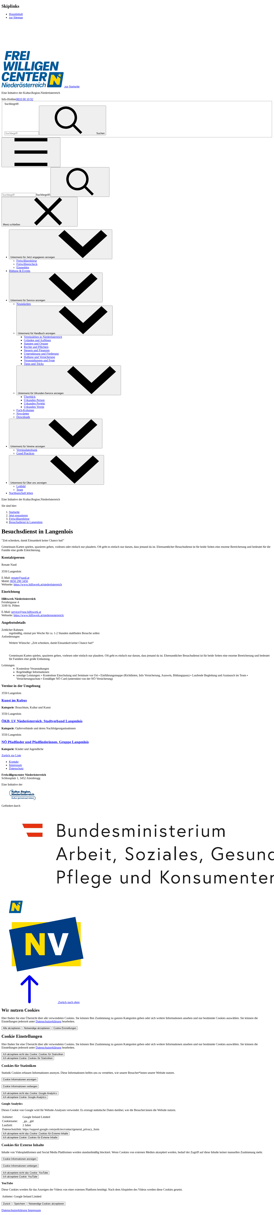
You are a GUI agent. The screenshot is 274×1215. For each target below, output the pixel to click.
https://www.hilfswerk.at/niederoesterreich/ (39, 615)
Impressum (15, 765)
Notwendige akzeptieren (37, 1028)
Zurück (6, 1203)
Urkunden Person (34, 400)
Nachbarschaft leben (21, 493)
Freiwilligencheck (26, 264)
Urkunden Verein (34, 406)
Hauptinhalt (16, 14)
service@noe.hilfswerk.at (26, 611)
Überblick (30, 396)
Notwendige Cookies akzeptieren (46, 1203)
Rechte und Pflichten (36, 347)
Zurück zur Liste (11, 755)
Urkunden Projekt (34, 403)
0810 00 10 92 (24, 99)
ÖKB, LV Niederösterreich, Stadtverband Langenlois (41, 721)
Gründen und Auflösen (37, 340)
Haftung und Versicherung (39, 357)
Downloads (23, 416)
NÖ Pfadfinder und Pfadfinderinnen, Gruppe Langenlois (45, 742)
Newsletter (22, 413)
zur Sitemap (16, 17)
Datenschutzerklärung (48, 1021)
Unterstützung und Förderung (41, 353)
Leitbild (21, 486)
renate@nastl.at (20, 577)
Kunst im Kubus (14, 700)
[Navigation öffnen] (30, 152)
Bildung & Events (19, 270)
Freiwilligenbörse (26, 260)
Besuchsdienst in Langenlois (25, 522)
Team (19, 489)
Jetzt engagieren (18, 515)
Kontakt (13, 761)
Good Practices (25, 453)
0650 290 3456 (19, 581)
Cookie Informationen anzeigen (19, 1079)
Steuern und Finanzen (37, 350)
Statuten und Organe (36, 343)
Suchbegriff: (11, 103)
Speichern (19, 1203)
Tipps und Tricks (34, 363)
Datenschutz (16, 768)
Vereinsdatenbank (26, 450)
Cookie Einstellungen (64, 1028)
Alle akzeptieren (11, 1028)
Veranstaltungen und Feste (39, 360)
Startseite (14, 512)
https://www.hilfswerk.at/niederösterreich (38, 584)
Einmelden (22, 267)
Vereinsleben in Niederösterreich (43, 336)
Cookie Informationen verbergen (20, 1086)
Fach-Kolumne (25, 410)
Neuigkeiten (23, 303)
